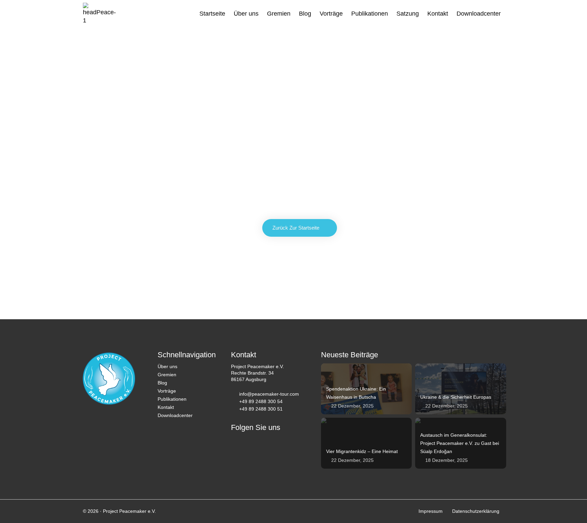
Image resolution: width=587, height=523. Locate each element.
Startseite (212, 13)
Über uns (246, 13)
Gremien (278, 13)
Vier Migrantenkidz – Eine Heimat (362, 451)
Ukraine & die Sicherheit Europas (455, 397)
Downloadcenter (479, 13)
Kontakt (437, 13)
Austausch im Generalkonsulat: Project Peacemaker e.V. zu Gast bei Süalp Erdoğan (459, 443)
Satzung (407, 13)
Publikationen (369, 13)
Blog (305, 13)
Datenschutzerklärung (475, 511)
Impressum (431, 511)
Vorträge (331, 13)
